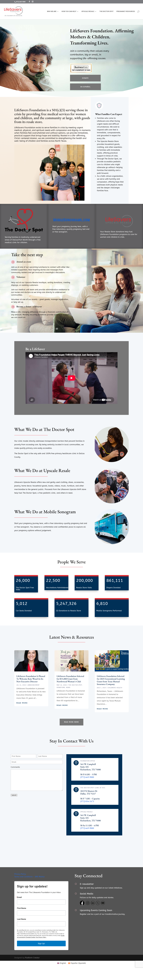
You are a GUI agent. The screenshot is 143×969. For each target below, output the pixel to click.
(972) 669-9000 (20, 2)
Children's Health (115, 687)
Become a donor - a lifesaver (29, 306)
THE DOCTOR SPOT (106, 11)
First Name (21, 908)
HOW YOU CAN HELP (69, 11)
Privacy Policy (20, 874)
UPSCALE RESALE (87, 11)
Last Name (21, 919)
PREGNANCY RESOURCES (125, 11)
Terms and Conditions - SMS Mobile (29, 877)
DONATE (85, 78)
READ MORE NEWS (71, 722)
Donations (61, 687)
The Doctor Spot (75, 685)
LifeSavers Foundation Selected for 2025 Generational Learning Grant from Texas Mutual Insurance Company (111, 680)
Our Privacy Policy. (41, 937)
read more (22, 703)
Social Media (86, 893)
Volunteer (20, 277)
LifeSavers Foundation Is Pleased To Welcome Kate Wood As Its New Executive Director (30, 679)
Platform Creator (32, 958)
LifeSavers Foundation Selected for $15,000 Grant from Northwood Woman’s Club (70, 679)
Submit (14, 795)
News (68, 687)
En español (85, 87)
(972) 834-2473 (87, 801)
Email (19, 897)
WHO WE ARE (51, 11)
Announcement (34, 685)
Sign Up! (41, 943)
